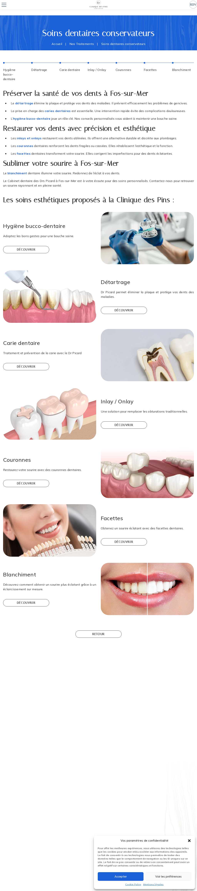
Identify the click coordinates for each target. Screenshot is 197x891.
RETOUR (98, 634)
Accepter (120, 876)
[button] (189, 841)
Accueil (57, 44)
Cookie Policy (133, 884)
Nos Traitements (81, 44)
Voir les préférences (168, 876)
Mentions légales (153, 884)
